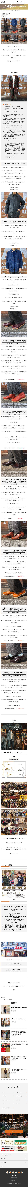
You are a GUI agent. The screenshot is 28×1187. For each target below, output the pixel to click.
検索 (13, 2)
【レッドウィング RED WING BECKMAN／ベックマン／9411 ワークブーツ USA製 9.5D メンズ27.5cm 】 (13, 115)
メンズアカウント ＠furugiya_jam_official (15, 153)
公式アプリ (18, 1100)
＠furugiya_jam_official (14, 965)
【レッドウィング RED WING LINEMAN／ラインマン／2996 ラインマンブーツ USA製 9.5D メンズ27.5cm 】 (14, 127)
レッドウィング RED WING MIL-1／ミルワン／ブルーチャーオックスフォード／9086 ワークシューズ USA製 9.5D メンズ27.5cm (14, 675)
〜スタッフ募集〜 (7, 140)
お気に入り (17, 2)
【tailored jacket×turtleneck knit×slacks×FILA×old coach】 (19, 1019)
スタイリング (19, 1092)
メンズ (3, 997)
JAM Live (18, 1104)
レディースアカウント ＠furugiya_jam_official (11, 156)
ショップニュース (6, 1100)
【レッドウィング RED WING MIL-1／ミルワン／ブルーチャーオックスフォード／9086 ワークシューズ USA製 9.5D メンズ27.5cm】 (14, 135)
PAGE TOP (13, 1180)
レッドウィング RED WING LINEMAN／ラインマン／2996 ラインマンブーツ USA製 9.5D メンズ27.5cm (14, 552)
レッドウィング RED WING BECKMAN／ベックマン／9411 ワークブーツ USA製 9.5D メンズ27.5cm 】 (14, 342)
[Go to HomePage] (1, 10)
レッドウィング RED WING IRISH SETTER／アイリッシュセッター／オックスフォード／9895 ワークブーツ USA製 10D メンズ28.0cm (14, 610)
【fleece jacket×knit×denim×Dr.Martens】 (19, 1007)
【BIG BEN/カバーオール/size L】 (11, 111)
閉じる (8, 104)
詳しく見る (14, 1131)
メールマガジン (6, 1107)
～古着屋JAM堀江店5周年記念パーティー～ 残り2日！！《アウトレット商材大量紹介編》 (19, 1033)
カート (21, 2)
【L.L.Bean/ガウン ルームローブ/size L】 (12, 106)
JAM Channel (6, 1104)
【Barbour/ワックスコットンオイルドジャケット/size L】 (13, 109)
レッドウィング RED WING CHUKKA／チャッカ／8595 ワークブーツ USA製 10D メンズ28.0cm (14, 413)
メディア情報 (19, 1096)
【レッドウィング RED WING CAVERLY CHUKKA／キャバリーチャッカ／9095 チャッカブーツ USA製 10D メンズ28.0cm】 (14, 122)
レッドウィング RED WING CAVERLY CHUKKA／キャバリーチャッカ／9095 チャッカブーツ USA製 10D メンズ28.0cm (14, 482)
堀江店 (10, 999)
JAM (7, 999)
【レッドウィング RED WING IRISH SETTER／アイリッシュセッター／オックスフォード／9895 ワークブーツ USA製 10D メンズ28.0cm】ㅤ (14, 131)
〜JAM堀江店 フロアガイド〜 (10, 138)
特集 (4, 1092)
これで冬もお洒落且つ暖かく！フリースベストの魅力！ (19, 1070)
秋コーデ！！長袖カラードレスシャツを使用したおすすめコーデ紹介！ (19, 1057)
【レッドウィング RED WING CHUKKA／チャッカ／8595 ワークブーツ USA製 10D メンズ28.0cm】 (14, 119)
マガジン (4, 1096)
